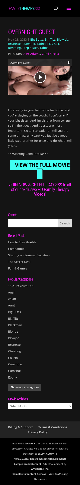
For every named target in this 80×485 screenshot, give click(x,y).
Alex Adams (31, 54)
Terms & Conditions (52, 427)
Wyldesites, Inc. (40, 468)
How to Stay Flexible (22, 242)
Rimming (14, 48)
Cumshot (28, 44)
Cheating (14, 351)
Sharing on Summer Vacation (29, 255)
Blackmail (15, 325)
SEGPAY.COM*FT (47, 453)
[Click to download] (68, 63)
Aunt (11, 305)
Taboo (44, 48)
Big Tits (50, 39)
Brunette (14, 44)
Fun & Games (17, 268)
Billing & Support (20, 427)
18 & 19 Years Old (20, 286)
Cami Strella (50, 54)
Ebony (12, 377)
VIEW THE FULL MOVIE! (42, 165)
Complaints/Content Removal (29, 473)
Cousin (13, 358)
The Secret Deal (19, 262)
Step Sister (30, 48)
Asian (12, 299)
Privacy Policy (38, 432)
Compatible (16, 249)
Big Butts (36, 39)
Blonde (13, 331)
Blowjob (62, 39)
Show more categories (25, 387)
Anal (11, 292)
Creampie (15, 364)
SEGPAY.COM (32, 443)
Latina (41, 44)
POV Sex (53, 44)
